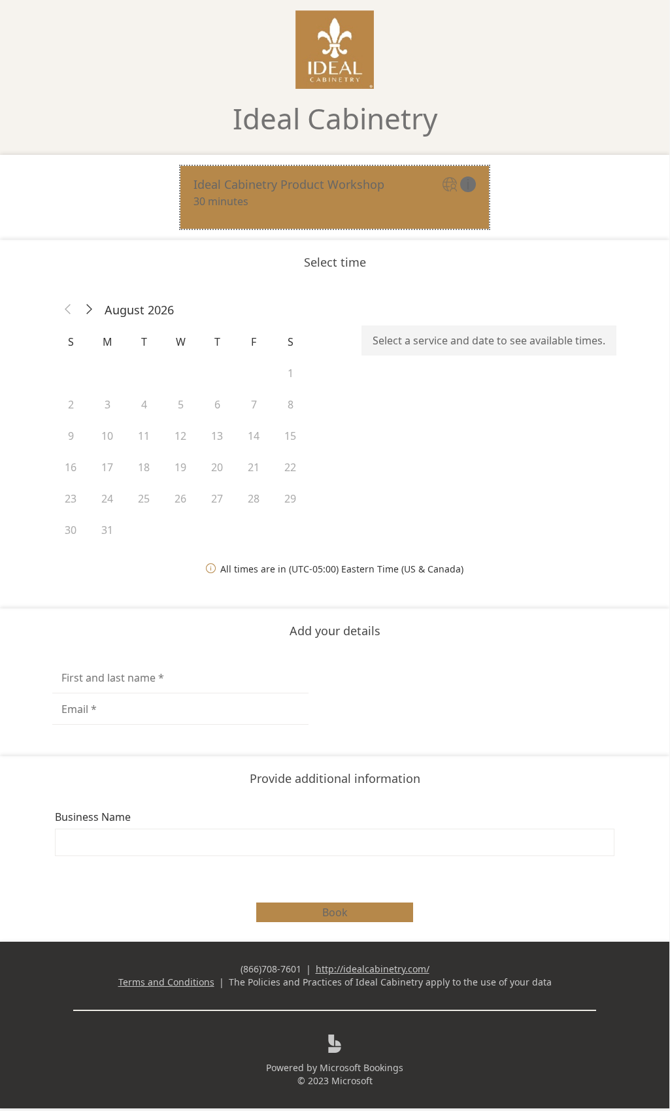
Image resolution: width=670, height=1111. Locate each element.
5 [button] (181, 404)
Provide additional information (335, 778)
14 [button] (254, 436)
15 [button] (290, 436)
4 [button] (144, 404)
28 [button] (254, 498)
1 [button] (290, 373)
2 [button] (71, 404)
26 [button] (180, 498)
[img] (451, 185)
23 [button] (70, 498)
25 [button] (144, 498)
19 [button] (180, 467)
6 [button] (217, 404)
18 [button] (144, 467)
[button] (68, 309)
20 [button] (217, 467)
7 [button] (254, 404)
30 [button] (70, 530)
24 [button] (107, 498)
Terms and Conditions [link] (166, 982)
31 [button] (107, 530)
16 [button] (70, 467)
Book (335, 912)
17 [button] (107, 467)
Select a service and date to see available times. (489, 340)
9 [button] (71, 436)
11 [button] (144, 436)
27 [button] (217, 498)
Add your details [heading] (335, 630)
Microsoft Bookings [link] (361, 1067)
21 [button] (254, 467)
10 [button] (107, 436)
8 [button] (290, 404)
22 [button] (290, 467)
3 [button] (107, 404)
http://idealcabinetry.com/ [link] (372, 969)
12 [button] (180, 436)
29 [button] (290, 498)
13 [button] (217, 436)
